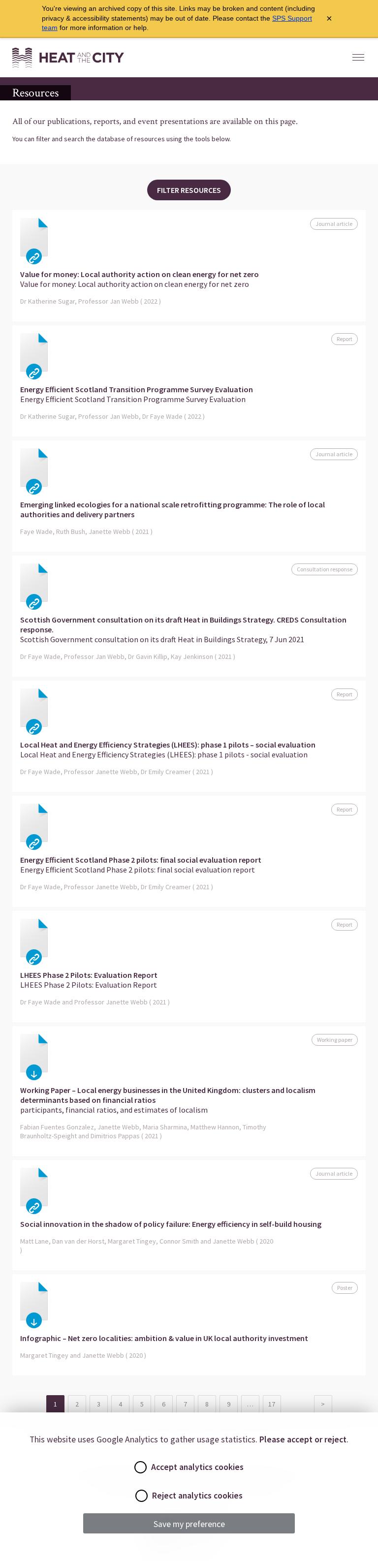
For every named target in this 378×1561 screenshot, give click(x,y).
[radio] (140, 1467)
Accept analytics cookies (197, 1467)
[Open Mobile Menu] (358, 57)
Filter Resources (189, 190)
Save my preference (189, 1524)
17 (271, 1404)
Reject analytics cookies (197, 1495)
